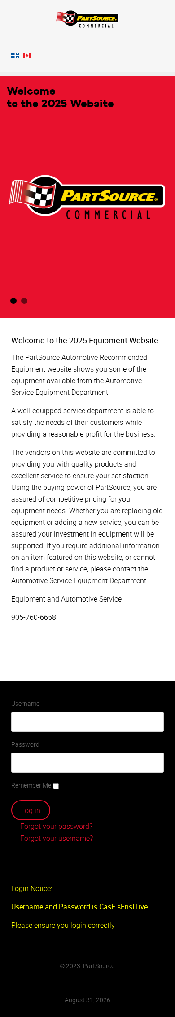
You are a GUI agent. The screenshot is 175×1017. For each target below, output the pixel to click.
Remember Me (31, 785)
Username (25, 703)
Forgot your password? (55, 826)
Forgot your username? (55, 838)
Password (25, 744)
